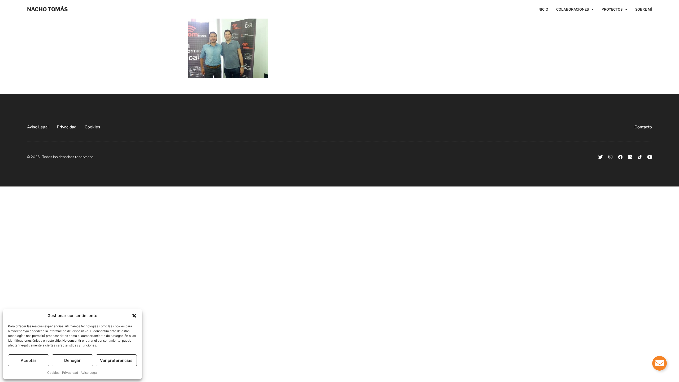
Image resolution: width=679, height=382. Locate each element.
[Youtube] (649, 157)
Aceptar (28, 360)
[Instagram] (610, 157)
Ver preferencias (116, 360)
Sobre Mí (643, 9)
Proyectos (612, 9)
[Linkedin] (630, 157)
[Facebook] (620, 157)
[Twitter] (600, 157)
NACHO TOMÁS (47, 9)
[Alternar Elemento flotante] (659, 363)
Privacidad (70, 373)
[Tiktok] (640, 157)
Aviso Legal (89, 373)
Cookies (53, 373)
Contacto (643, 127)
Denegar (72, 360)
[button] (134, 315)
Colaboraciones (572, 9)
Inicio (542, 9)
